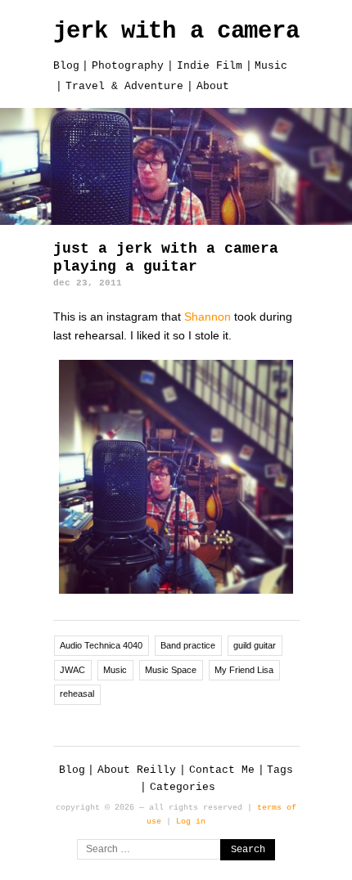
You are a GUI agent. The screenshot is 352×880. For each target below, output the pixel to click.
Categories (182, 787)
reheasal (77, 693)
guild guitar (254, 645)
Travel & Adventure (124, 86)
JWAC (72, 670)
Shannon (207, 316)
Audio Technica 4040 (101, 645)
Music (271, 66)
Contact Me (222, 770)
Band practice (187, 645)
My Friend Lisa (243, 670)
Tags (280, 770)
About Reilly (136, 770)
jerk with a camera (176, 31)
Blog (66, 66)
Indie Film (209, 66)
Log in (190, 821)
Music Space (170, 670)
